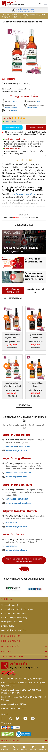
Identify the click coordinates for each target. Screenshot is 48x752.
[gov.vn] (23, 733)
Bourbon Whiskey (11, 107)
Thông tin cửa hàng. (13, 121)
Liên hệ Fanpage (12, 127)
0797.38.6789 (11, 522)
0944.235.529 (11, 472)
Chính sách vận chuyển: (14, 139)
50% (38, 101)
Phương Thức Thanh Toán (11, 622)
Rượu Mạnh (16, 15)
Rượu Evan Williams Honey (35, 384)
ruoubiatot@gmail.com (16, 450)
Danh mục (4, 749)
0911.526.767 (11, 499)
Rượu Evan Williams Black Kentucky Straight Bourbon (35, 336)
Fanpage (24, 749)
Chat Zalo (33, 749)
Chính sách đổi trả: (12, 148)
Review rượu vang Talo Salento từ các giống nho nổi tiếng (34, 276)
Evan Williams (32, 107)
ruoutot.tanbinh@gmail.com (18, 503)
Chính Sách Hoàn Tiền (10, 605)
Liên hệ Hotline (36, 127)
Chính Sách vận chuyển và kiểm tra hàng (17, 609)
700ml (25, 83)
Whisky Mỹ (14, 111)
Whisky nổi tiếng (29, 15)
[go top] (44, 735)
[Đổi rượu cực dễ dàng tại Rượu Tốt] (13, 262)
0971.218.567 (23, 499)
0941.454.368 (11, 446)
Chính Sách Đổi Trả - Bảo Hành (13, 613)
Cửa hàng (14, 749)
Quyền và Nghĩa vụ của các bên (13, 630)
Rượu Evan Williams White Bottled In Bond (12, 384)
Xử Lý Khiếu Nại (7, 626)
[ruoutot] (13, 3)
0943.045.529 (25, 472)
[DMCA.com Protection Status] (7, 733)
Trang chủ (6, 15)
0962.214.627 (24, 446)
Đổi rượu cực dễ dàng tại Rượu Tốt (33, 260)
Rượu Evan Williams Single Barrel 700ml (12, 336)
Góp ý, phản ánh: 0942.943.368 (13, 704)
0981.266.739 (11, 546)
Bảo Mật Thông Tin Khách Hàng (14, 618)
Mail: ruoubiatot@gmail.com (12, 708)
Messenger (43, 749)
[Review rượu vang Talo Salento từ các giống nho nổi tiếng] (13, 276)
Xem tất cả (24, 405)
